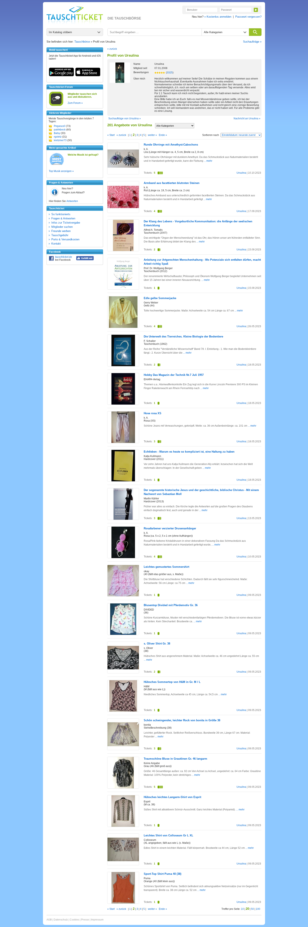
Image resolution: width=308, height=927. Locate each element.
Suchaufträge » (252, 41)
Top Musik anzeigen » (61, 171)
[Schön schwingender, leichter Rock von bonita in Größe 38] (123, 749)
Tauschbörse (82, 41)
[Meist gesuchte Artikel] (57, 164)
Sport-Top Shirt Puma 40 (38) (162, 873)
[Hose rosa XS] (123, 442)
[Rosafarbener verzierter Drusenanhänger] (123, 557)
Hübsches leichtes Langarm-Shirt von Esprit (172, 797)
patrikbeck (60, 129)
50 (252, 908)
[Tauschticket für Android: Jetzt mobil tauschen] (61, 75)
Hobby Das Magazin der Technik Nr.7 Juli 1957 (174, 374)
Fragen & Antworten (63, 218)
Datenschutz (61, 919)
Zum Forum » (75, 103)
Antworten (72, 201)
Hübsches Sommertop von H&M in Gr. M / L (172, 682)
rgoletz (58, 136)
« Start (111, 135)
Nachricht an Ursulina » (247, 118)
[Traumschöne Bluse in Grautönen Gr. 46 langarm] (123, 787)
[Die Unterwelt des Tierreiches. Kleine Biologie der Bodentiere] (123, 365)
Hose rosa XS (152, 413)
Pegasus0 (59, 126)
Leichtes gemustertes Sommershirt (166, 566)
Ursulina (241, 172)
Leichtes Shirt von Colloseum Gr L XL (168, 835)
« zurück (112, 48)
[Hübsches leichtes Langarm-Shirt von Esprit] (123, 825)
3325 (170, 72)
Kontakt (56, 243)
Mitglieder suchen (62, 226)
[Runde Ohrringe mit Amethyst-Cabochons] (123, 173)
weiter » (152, 135)
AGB (49, 919)
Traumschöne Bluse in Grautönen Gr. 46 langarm (175, 758)
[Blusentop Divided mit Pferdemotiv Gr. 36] (123, 634)
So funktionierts (60, 214)
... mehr (208, 160)
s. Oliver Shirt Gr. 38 (157, 643)
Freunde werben (61, 231)
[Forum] (56, 105)
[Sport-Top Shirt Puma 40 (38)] (123, 902)
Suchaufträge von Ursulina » (124, 118)
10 (242, 908)
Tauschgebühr (59, 235)
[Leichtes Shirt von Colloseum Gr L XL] (123, 864)
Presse (85, 919)
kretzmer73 (60, 140)
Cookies (74, 919)
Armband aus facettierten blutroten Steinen (171, 183)
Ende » (163, 135)
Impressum (97, 919)
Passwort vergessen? (248, 16)
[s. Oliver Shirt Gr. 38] (123, 672)
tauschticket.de (63, 256)
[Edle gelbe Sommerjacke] (123, 326)
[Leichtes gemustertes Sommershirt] (123, 595)
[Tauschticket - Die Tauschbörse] (75, 15)
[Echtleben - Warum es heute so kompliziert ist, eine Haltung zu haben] (123, 480)
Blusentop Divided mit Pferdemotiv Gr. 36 (171, 605)
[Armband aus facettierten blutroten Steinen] (123, 211)
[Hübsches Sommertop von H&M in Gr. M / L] (123, 710)
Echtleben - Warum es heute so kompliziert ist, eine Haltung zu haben (189, 451)
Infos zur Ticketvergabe (65, 222)
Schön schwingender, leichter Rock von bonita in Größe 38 (182, 720)
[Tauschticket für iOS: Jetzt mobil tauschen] (87, 75)
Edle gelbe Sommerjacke (160, 298)
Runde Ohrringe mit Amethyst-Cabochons (171, 144)
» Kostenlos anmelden (217, 16)
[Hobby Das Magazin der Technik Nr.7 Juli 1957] (123, 403)
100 (258, 908)
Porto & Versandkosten (65, 239)
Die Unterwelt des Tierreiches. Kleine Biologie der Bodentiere (183, 336)
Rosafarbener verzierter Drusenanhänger (170, 528)
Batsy (57, 133)
